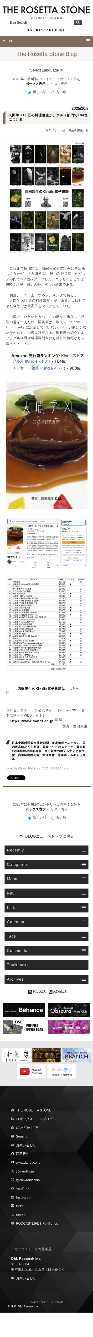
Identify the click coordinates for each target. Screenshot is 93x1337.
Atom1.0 (59, 991)
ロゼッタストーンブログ (34, 1119)
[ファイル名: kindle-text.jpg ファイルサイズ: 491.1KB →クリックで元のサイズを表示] (47, 624)
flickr (19, 1206)
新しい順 (39, 92)
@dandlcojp (25, 1171)
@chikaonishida (28, 1180)
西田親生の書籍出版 (75, 130)
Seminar (22, 1136)
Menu (7, 41)
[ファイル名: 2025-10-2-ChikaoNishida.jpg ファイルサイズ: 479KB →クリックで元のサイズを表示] (47, 199)
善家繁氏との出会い (66, 743)
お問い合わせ (26, 1145)
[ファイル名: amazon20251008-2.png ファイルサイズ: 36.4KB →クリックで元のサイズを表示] (47, 362)
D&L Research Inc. (26, 1258)
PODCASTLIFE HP (30, 1223)
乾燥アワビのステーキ (58, 747)
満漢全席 (48, 755)
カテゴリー (52, 130)
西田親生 (22, 1154)
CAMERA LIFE (27, 1128)
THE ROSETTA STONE (33, 1110)
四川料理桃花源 (29, 755)
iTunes (53, 1223)
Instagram (23, 1197)
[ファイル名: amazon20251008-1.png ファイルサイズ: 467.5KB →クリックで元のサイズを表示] (47, 543)
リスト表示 (59, 84)
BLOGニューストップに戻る (49, 836)
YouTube (22, 1189)
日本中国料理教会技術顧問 (30, 743)
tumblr (21, 1215)
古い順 (60, 92)
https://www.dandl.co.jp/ (32, 721)
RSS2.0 (39, 991)
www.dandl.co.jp (28, 1162)
